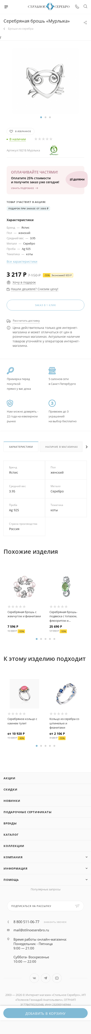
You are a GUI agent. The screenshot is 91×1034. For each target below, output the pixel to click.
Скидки (10, 789)
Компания (13, 857)
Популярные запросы (46, 889)
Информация (16, 868)
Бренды (10, 823)
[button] (41, 117)
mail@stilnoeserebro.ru (31, 930)
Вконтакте (34, 978)
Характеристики (21, 446)
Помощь (11, 880)
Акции (9, 778)
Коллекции (14, 846)
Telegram (45, 978)
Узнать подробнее (22, 188)
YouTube (57, 978)
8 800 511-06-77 (26, 922)
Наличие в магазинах (61, 446)
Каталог (11, 835)
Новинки (12, 801)
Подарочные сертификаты (28, 812)
